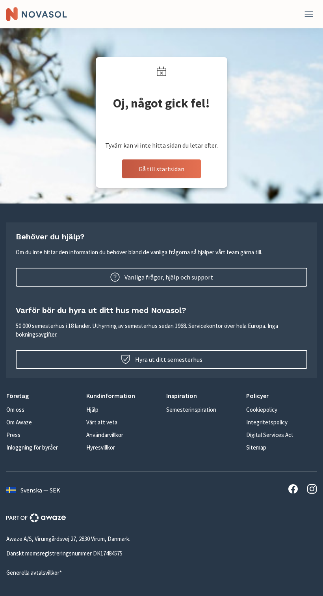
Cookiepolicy (261, 409)
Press (13, 435)
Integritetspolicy (267, 422)
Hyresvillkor (100, 447)
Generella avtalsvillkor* (34, 572)
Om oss (15, 409)
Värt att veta (101, 422)
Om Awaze (19, 422)
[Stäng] (309, 14)
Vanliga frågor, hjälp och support (168, 277)
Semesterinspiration (191, 409)
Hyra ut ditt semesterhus (168, 359)
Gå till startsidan (161, 169)
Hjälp (92, 409)
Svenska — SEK (40, 490)
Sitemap (256, 447)
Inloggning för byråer (32, 447)
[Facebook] (293, 490)
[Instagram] (312, 490)
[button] (41, 395)
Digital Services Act (269, 435)
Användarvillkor (104, 435)
